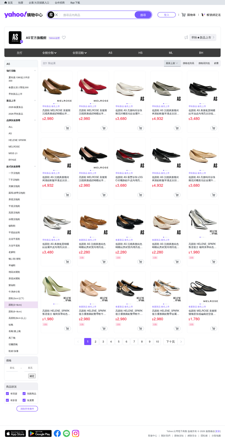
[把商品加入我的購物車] (67, 128)
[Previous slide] (43, 86)
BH (201, 53)
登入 (166, 15)
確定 (32, 376)
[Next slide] (70, 86)
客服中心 (152, 435)
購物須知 (179, 435)
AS (110, 53)
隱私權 (204, 435)
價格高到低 (204, 63)
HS (141, 53)
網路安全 (192, 435)
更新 (218, 431)
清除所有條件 (27, 408)
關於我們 (165, 435)
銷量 (216, 63)
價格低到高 (188, 63)
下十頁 (170, 341)
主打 (19, 53)
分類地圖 (216, 435)
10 (157, 341)
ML (171, 53)
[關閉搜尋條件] (56, 15)
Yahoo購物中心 (23, 15)
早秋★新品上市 (201, 37)
